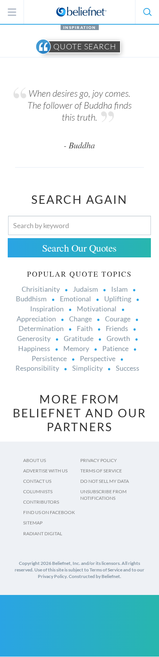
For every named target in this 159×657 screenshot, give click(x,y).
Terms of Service (101, 471)
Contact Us (37, 481)
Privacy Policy (98, 460)
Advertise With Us (45, 471)
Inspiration (79, 27)
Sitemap (32, 523)
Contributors (41, 502)
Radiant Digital (42, 533)
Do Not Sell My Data (104, 481)
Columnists (37, 491)
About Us (34, 460)
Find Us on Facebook (49, 512)
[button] (147, 12)
